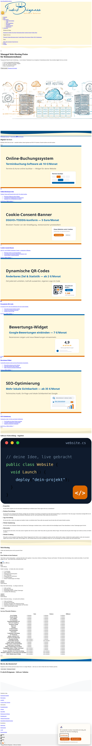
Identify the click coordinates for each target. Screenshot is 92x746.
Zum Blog (3, 711)
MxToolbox (3, 697)
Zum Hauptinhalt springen (6, 1)
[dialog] (74, 734)
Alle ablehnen (64, 739)
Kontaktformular (4, 707)
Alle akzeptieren (76, 739)
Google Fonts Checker (5, 702)
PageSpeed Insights (5, 695)
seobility (2, 700)
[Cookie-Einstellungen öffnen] (3, 743)
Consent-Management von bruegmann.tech (69, 742)
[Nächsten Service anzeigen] (1, 427)
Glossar (2, 709)
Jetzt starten (3, 669)
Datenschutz (3, 727)
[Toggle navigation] (3, 13)
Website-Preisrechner (5, 718)
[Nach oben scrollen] (1, 51)
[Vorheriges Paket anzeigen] (1, 564)
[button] (6, 19)
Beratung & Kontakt (12, 68)
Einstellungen (64, 735)
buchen (2, 580)
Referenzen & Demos (5, 714)
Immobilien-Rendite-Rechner (7, 720)
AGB (2, 730)
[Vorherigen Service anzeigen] (1, 145)
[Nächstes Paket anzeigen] (1, 655)
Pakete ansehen (4, 68)
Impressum (3, 725)
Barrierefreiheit (4, 732)
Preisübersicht (3, 716)
